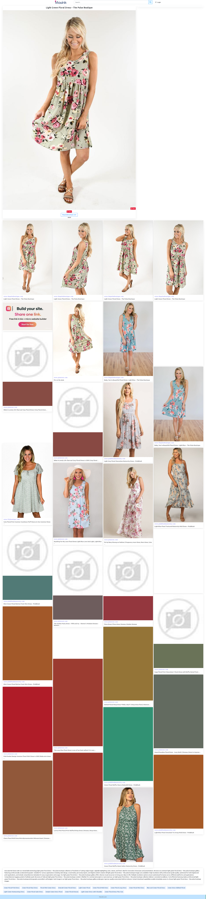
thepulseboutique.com (69, 214)
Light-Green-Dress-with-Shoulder (91, 891)
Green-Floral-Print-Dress (11, 887)
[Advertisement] (170, 333)
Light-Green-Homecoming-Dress (14, 891)
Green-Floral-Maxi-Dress (30, 887)
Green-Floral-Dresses (71, 891)
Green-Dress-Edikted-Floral (176, 887)
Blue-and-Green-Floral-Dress (156, 887)
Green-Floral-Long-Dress (118, 887)
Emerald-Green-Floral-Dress (67, 887)
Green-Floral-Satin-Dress (35, 891)
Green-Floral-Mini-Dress (136, 887)
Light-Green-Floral (84, 887)
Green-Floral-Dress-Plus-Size (114, 891)
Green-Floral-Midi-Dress (100, 887)
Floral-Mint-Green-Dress (48, 887)
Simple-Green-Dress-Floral (54, 891)
